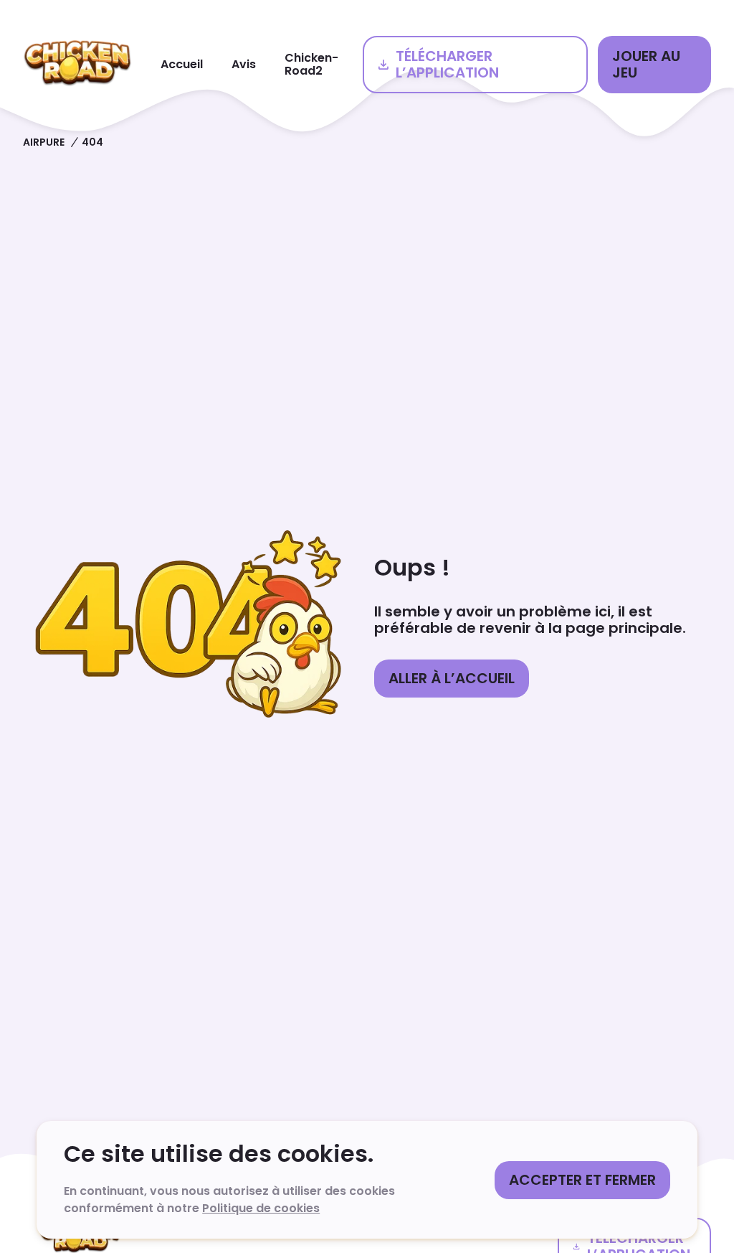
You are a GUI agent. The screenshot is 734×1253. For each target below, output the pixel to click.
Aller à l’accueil (452, 678)
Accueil (182, 64)
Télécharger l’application (447, 64)
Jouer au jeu (646, 64)
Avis (244, 64)
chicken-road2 (311, 64)
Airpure (44, 142)
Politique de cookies (261, 1208)
